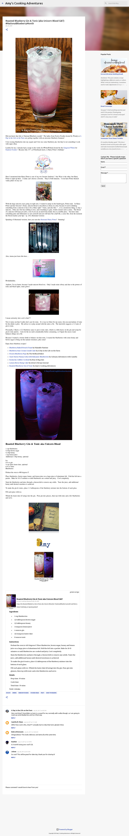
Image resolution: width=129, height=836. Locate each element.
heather (14, 742)
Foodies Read (35, 692)
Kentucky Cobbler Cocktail (19, 360)
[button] (7, 29)
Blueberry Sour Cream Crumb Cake (22, 351)
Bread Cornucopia (106, 106)
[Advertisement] (44, 810)
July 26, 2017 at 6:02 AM (39, 710)
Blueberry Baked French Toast (20, 348)
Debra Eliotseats (17, 732)
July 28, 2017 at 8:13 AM (23, 751)
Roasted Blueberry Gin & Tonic (21, 366)
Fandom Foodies (11, 149)
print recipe (74, 592)
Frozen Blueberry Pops (18, 354)
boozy (8, 692)
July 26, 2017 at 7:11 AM (30, 722)
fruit (42, 692)
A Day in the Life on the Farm (21, 710)
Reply (13, 718)
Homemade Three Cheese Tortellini (112, 138)
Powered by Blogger (66, 829)
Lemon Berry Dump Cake (18, 363)
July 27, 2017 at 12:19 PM (24, 741)
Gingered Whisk (69, 147)
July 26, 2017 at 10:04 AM (31, 732)
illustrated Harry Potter (48, 219)
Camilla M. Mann (17, 722)
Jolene (13, 751)
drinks (14, 692)
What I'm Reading (51, 692)
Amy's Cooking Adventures (24, 3)
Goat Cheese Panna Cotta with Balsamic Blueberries (29, 357)
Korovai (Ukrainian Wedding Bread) (112, 74)
